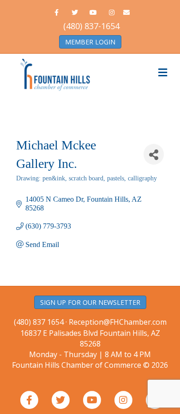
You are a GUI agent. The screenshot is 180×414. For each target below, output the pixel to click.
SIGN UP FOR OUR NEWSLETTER (90, 302)
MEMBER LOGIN (90, 41)
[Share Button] (154, 154)
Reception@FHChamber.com (118, 322)
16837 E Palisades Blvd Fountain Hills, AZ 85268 (90, 343)
